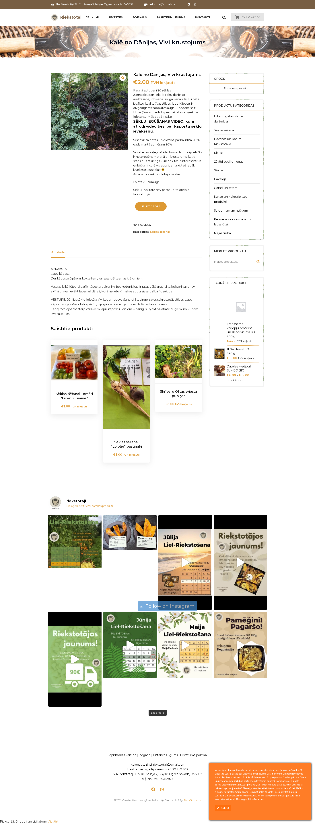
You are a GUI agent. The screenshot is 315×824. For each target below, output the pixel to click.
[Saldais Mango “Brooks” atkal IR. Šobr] (130, 532)
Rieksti (218, 153)
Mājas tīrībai (222, 233)
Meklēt (258, 262)
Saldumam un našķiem (231, 210)
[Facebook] (189, 4)
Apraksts (58, 252)
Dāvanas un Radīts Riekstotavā (227, 141)
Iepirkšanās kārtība (122, 755)
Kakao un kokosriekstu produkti (230, 199)
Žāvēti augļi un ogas (228, 161)
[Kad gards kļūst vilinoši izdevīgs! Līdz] (75, 541)
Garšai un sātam (225, 188)
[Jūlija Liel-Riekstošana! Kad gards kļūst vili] (185, 562)
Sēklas (218, 170)
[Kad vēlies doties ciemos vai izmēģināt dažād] (240, 562)
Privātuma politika (193, 755)
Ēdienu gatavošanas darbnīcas (228, 119)
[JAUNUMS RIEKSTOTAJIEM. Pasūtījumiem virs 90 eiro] (75, 659)
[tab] (58, 252)
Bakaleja (220, 179)
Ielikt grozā (150, 206)
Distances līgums (165, 755)
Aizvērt (53, 821)
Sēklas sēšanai (224, 130)
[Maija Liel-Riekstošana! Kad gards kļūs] (185, 645)
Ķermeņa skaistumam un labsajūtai (232, 222)
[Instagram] (195, 4)
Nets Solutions (192, 800)
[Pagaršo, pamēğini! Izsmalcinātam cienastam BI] (240, 645)
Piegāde (145, 755)
